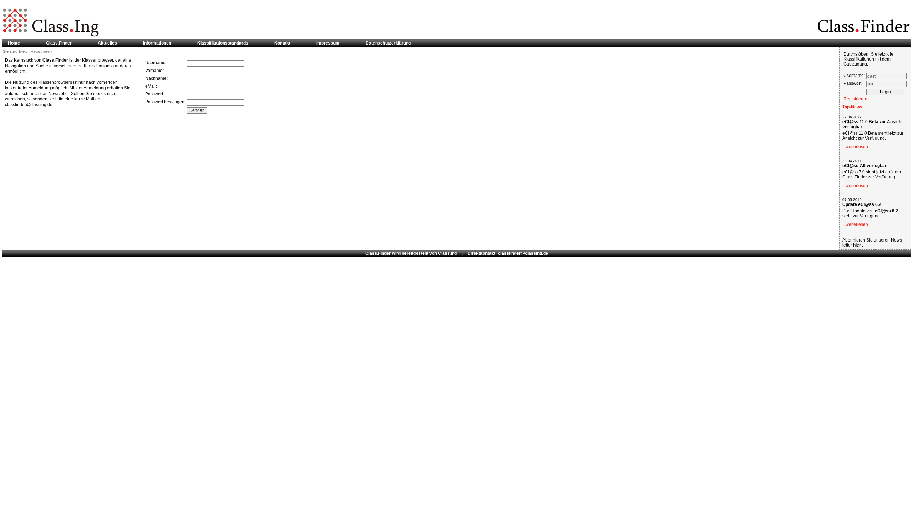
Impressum (328, 43)
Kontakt (282, 43)
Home (14, 43)
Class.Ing (447, 253)
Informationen (157, 43)
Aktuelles (107, 43)
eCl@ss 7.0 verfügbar (864, 165)
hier (857, 245)
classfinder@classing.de (28, 104)
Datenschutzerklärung (388, 43)
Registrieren (855, 99)
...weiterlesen (855, 146)
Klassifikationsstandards (222, 43)
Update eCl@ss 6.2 (861, 204)
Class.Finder (59, 43)
